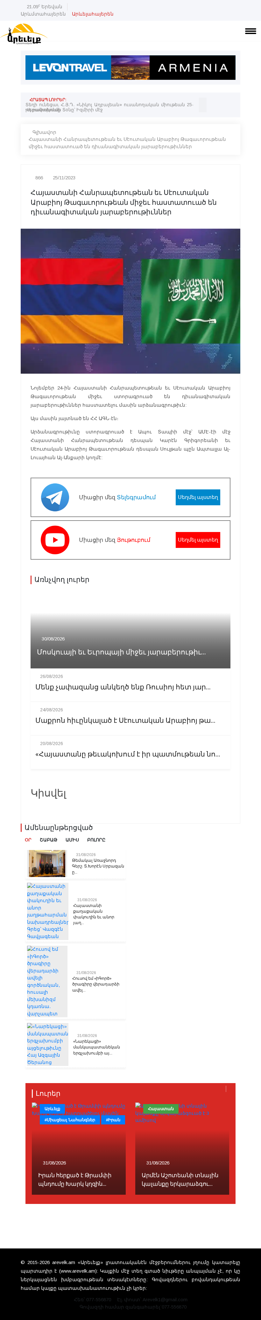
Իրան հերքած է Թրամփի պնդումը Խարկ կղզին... (74, 1179)
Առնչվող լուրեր (61, 580)
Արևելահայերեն (93, 14)
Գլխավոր (44, 132)
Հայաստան (161, 1108)
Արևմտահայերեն (43, 14)
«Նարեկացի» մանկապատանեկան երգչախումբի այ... (96, 1047)
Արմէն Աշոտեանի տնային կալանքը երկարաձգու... (180, 1179)
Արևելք (52, 1108)
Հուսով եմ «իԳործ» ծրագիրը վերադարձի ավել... (95, 984)
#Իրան (113, 1119)
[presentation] (203, 101)
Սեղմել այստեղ (198, 497)
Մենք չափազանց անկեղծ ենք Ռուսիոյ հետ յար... (123, 687)
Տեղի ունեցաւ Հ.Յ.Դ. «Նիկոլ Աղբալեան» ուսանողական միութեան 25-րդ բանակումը (109, 107)
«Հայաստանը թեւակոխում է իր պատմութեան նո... (127, 754)
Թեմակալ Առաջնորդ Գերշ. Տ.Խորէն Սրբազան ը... (98, 866)
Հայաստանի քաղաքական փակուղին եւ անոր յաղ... (93, 914)
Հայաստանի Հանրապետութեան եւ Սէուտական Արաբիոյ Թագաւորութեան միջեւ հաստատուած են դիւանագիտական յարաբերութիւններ (127, 142)
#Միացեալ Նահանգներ (70, 1119)
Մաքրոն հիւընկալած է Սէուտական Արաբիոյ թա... (125, 721)
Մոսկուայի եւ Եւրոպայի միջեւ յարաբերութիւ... (121, 652)
